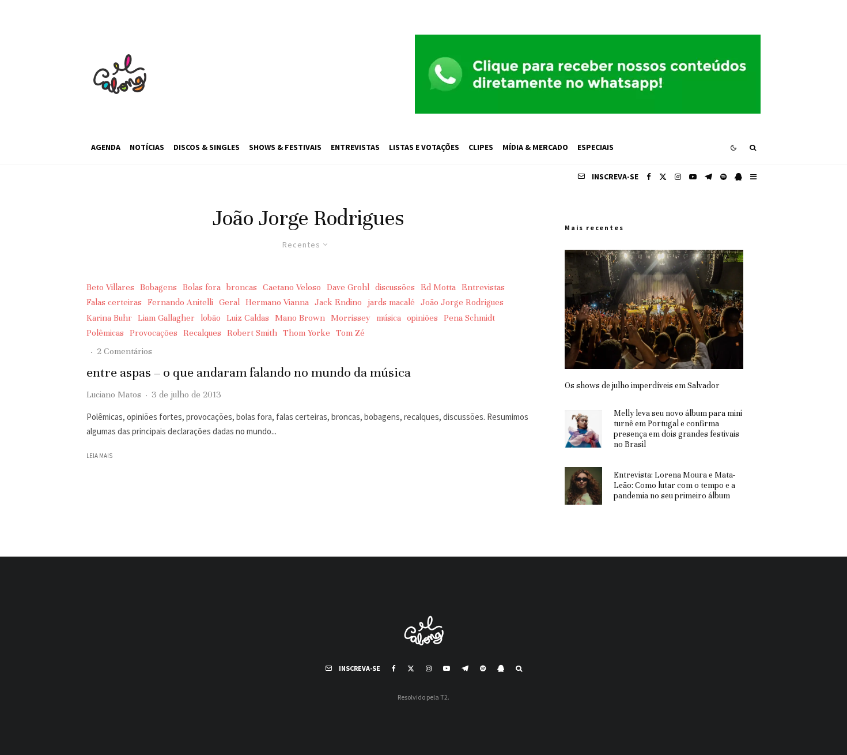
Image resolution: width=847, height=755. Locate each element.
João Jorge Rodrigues (462, 302)
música (388, 318)
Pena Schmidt (469, 318)
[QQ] (738, 176)
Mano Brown (300, 318)
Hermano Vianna (277, 302)
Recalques (202, 333)
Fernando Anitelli (180, 302)
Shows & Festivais (285, 147)
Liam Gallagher (166, 318)
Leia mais (99, 456)
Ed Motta (438, 287)
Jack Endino (338, 302)
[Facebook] (648, 176)
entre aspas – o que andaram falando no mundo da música (248, 372)
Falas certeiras (114, 302)
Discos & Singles (206, 147)
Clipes (480, 147)
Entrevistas (355, 147)
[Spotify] (723, 176)
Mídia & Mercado (535, 147)
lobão (211, 318)
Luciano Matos (113, 394)
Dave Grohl (348, 287)
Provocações (153, 333)
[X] (663, 176)
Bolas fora (202, 287)
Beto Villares (110, 287)
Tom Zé (350, 333)
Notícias (147, 147)
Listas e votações (424, 147)
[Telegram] (708, 176)
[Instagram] (678, 176)
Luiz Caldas (247, 318)
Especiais (595, 147)
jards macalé (391, 302)
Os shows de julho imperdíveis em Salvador (642, 385)
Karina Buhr (109, 318)
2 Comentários (124, 351)
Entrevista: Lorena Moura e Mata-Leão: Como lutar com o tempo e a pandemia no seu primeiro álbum (674, 485)
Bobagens (158, 287)
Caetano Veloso (292, 287)
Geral (229, 302)
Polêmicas (105, 333)
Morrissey (350, 318)
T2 (444, 697)
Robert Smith (252, 333)
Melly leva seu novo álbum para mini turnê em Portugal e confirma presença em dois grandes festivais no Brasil (678, 428)
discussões (395, 287)
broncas (241, 287)
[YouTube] (693, 176)
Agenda (105, 147)
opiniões (422, 318)
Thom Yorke (306, 333)
